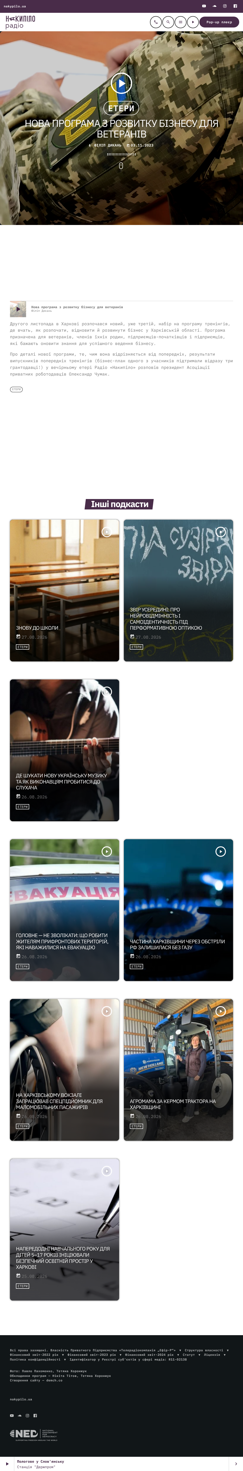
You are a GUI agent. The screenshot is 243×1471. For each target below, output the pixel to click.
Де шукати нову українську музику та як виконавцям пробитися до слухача (61, 781)
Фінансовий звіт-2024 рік (149, 1355)
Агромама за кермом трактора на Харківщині (173, 1104)
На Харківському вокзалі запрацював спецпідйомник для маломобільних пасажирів (59, 1101)
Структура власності (204, 1350)
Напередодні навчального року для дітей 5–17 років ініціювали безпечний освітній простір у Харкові (63, 1257)
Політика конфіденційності (35, 1359)
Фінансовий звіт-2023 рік (92, 1355)
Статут (189, 1355)
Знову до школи (37, 627)
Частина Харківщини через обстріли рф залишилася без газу (177, 944)
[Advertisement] (121, 263)
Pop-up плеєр (219, 22)
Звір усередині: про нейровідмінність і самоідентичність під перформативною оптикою (166, 618)
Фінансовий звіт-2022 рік (34, 1355)
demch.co (54, 1380)
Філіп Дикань (108, 145)
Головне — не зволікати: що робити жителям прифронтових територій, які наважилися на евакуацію (62, 941)
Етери (121, 108)
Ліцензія (212, 1355)
